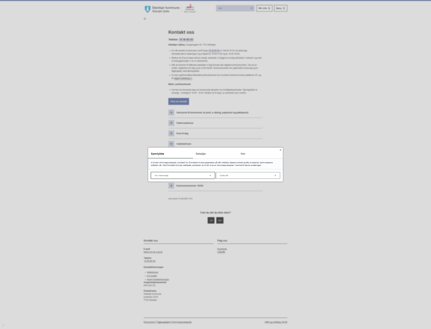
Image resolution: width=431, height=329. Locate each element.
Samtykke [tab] (157, 153)
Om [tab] (243, 153)
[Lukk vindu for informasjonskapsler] (280, 150)
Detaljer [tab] (201, 153)
